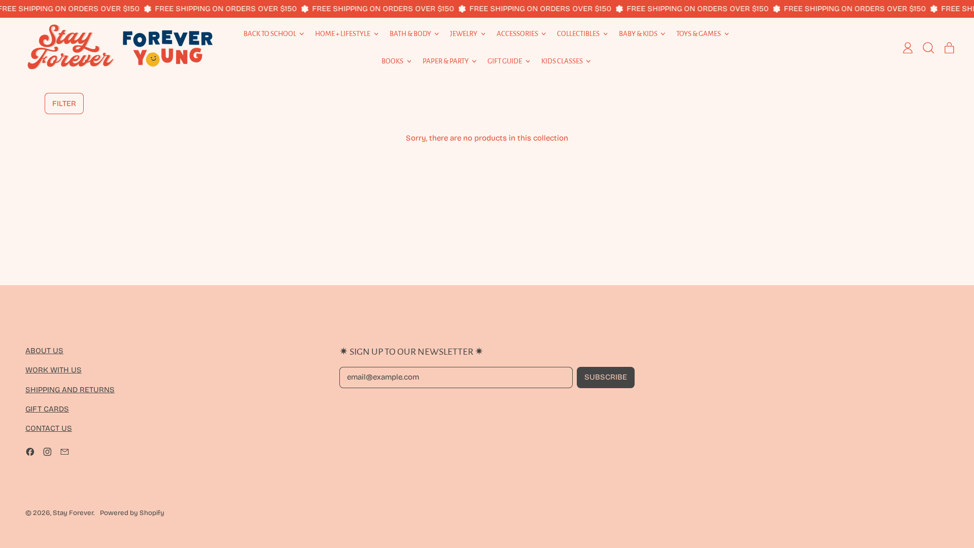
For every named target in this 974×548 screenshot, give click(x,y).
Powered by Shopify (132, 513)
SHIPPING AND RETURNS (70, 389)
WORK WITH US (53, 369)
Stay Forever (73, 513)
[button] (64, 103)
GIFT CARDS (47, 409)
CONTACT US (48, 428)
